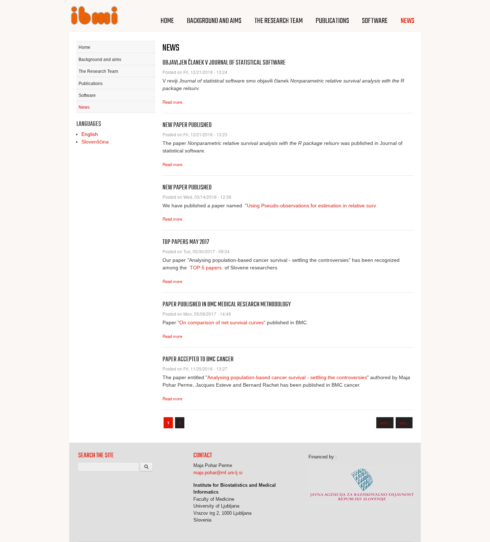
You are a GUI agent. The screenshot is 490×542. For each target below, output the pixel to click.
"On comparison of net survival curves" (221, 322)
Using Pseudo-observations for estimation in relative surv (311, 205)
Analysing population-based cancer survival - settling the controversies (287, 377)
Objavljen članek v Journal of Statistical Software (224, 63)
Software (375, 21)
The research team (278, 21)
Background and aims (214, 21)
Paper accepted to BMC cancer (198, 359)
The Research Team (98, 71)
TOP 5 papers (206, 267)
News (407, 21)
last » (404, 422)
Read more (172, 102)
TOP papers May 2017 (185, 242)
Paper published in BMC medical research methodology (226, 305)
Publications (332, 21)
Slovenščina (95, 142)
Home (167, 21)
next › (385, 422)
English (89, 134)
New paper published (187, 125)
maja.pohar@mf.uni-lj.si (217, 472)
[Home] (94, 16)
